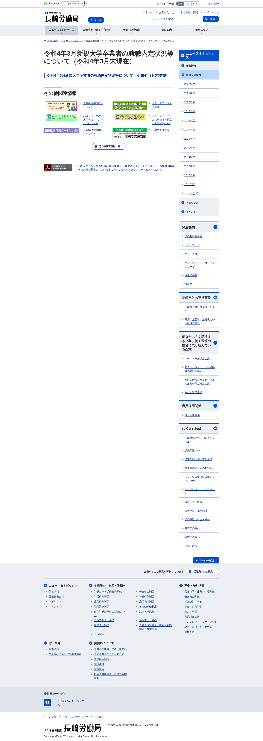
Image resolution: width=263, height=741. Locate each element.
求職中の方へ (192, 545)
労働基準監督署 (193, 236)
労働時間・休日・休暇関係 (199, 591)
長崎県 (188, 284)
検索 (213, 19)
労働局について (104, 643)
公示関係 (99, 634)
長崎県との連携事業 (196, 297)
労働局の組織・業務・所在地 (110, 649)
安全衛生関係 (146, 591)
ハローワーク (192, 245)
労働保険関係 (146, 596)
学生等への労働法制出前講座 (65, 654)
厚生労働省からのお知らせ (200, 468)
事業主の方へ (192, 528)
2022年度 (189, 84)
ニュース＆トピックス (200, 55)
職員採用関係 (191, 406)
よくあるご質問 (189, 12)
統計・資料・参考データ (198, 626)
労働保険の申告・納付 (197, 519)
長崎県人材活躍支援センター (200, 309)
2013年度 (189, 166)
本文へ (149, 12)
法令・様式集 (146, 611)
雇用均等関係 (146, 601)
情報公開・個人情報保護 (198, 459)
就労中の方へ (192, 537)
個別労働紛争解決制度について (110, 613)
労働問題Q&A (192, 450)
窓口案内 (54, 643)
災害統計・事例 (193, 601)
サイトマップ (211, 12)
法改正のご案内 (148, 620)
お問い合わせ (166, 12)
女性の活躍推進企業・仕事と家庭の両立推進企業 (200, 381)
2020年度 (189, 102)
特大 (195, 3)
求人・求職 (190, 611)
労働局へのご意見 (203, 571)
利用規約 (99, 716)
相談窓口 (54, 649)
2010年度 (189, 193)
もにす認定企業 (193, 392)
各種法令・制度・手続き (110, 585)
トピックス (192, 202)
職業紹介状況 (191, 616)
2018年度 (189, 120)
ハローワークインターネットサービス (200, 264)
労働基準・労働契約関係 (108, 591)
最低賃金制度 (101, 625)
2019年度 (189, 111)
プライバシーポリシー (75, 716)
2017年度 (189, 129)
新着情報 (191, 65)
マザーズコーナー (195, 254)
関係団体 (99, 669)
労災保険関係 (101, 596)
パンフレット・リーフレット (200, 491)
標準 (180, 3)
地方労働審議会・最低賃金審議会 (110, 676)
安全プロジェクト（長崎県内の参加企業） (200, 369)
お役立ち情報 (191, 429)
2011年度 (189, 184)
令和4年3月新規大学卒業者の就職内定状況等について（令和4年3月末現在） (108, 75)
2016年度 (189, 138)
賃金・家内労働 (193, 606)
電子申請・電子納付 (196, 510)
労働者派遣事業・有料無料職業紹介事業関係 (155, 627)
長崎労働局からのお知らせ (109, 654)
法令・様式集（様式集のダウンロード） (200, 478)
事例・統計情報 (194, 585)
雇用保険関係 (101, 601)
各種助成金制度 (148, 606)
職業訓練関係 (101, 606)
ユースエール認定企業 (197, 358)
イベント (191, 211)
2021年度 (189, 93)
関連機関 (188, 227)
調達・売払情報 (193, 501)
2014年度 (189, 157)
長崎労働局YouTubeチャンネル (200, 440)
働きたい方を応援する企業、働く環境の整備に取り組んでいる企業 (196, 343)
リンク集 (52, 716)
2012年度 (189, 175)
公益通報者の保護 (104, 620)
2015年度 (189, 147)
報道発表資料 (193, 74)
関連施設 (99, 664)
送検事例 (189, 631)
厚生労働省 (213, 3)
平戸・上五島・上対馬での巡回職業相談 (200, 321)
